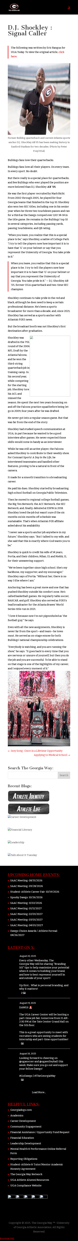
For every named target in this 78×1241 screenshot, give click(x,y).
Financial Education (22, 1137)
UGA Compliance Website (26, 1185)
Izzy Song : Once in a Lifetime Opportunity (35, 750)
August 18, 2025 (28, 1053)
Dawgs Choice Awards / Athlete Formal (33, 931)
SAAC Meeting (19, 880)
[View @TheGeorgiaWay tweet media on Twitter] (22, 1043)
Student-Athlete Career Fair (27, 891)
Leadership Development (25, 1143)
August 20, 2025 (28, 956)
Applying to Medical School (52, 755)
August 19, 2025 (28, 1003)
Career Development (23, 1121)
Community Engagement (26, 1126)
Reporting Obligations (23, 1158)
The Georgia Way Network (26, 1174)
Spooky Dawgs (19, 897)
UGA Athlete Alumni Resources (29, 1180)
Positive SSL (7, 1238)
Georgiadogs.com (21, 1110)
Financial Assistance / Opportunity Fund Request (39, 1132)
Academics (16, 1115)
